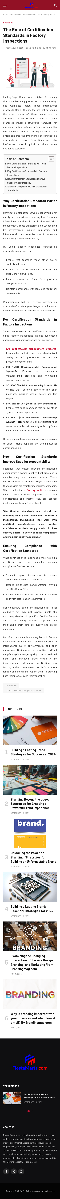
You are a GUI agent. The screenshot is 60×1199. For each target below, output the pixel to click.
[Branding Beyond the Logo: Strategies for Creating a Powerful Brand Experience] (30, 780)
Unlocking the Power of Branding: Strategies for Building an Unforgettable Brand (33, 857)
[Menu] (5, 5)
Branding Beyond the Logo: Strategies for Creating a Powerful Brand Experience (30, 803)
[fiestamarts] (31, 5)
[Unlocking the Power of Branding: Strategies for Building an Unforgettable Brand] (30, 833)
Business (8, 23)
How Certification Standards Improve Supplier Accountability (26, 180)
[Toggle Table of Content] (49, 159)
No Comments (35, 48)
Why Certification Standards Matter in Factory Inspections (26, 165)
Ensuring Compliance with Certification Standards (27, 188)
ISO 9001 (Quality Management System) (23, 690)
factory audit (11, 685)
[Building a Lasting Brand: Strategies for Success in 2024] (30, 730)
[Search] (55, 5)
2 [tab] (31, 1111)
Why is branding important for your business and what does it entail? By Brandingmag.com (33, 1018)
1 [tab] (28, 1111)
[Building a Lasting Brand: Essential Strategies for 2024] (30, 887)
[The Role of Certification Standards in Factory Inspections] (30, 88)
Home (5, 14)
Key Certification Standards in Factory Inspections (27, 173)
